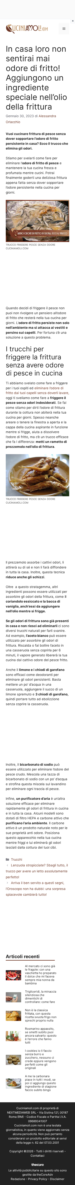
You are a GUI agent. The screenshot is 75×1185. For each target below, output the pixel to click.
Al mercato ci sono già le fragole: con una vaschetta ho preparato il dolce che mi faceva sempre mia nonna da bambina (40, 974)
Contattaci (37, 1155)
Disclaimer (57, 1179)
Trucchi (16, 859)
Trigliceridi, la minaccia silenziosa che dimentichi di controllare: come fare (40, 997)
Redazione (18, 1179)
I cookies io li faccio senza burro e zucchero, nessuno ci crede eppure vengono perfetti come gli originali (40, 1059)
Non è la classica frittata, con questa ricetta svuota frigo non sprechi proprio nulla (41, 1015)
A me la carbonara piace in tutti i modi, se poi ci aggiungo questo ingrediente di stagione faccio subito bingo (41, 1083)
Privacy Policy (37, 1179)
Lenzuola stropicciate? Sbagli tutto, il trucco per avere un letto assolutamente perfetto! (37, 871)
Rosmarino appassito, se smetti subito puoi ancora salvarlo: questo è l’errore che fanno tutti (41, 1035)
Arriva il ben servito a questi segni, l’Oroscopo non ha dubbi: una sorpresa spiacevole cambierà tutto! (36, 888)
